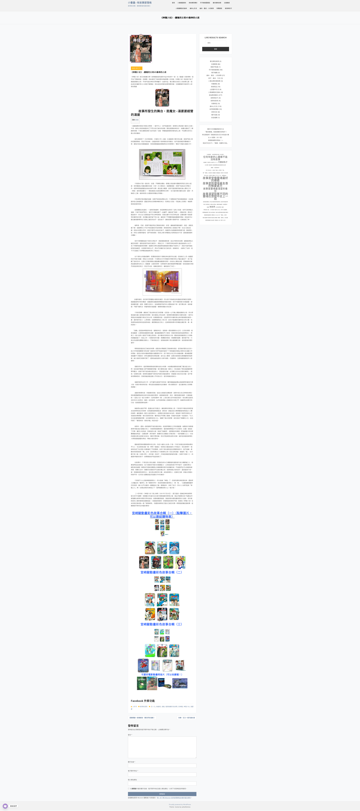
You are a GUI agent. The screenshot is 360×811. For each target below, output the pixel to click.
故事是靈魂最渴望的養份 (215, 190)
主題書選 (227, 2)
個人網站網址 (132, 780)
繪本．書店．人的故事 (207, 8)
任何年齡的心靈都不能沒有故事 (215, 158)
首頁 (173, 2)
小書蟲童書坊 (182, 2)
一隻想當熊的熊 (215, 154)
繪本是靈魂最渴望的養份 (222, 212)
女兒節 (206, 165)
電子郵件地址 (133, 771)
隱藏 (137, 120)
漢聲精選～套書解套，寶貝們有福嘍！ (142, 718)
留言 (130, 735)
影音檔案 (214, 117)
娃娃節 (210, 165)
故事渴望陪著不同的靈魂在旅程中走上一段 (215, 196)
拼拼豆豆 (214, 112)
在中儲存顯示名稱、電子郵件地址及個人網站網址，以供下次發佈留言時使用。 (158, 789)
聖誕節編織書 (207, 215)
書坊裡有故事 (217, 2)
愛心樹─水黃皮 (208, 175)
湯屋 (163, 706)
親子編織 (214, 72)
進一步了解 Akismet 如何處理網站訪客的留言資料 (174, 798)
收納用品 (214, 87)
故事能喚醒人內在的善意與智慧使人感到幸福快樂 (215, 201)
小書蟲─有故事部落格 (140, 2)
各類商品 (214, 103)
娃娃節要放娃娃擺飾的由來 (219, 165)
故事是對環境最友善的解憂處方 (215, 184)
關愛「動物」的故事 (223, 217)
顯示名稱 (131, 762)
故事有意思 (143, 706)
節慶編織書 (205, 212)
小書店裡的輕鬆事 (214, 81)
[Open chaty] (5, 806)
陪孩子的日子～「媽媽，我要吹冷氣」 (215, 143)
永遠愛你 (225, 204)
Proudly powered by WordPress (180, 804)
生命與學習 (218, 207)
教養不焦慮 (214, 67)
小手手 (134, 706)
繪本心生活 (193, 8)
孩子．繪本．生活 (214, 78)
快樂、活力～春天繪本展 (186, 718)
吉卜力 (153, 706)
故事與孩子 (228, 8)
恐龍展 (214, 173)
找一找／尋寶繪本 (221, 175)
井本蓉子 (222, 154)
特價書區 (219, 8)
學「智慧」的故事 (207, 173)
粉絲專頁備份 (193, 2)
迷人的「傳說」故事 (221, 215)
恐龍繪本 (218, 173)
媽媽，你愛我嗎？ (215, 167)
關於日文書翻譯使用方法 (215, 129)
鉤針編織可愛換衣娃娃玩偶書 (210, 217)
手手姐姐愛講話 (205, 2)
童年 (223, 207)
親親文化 (214, 215)
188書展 (209, 154)
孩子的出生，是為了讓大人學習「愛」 (215, 170)
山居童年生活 (214, 89)
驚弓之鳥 (223, 220)
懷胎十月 (214, 175)
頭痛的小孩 (217, 220)
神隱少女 (187, 706)
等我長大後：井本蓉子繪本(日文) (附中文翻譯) (215, 209)
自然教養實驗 (214, 109)
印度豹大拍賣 (210, 162)
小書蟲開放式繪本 (181, 8)
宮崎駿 (180, 706)
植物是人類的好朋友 (211, 204)
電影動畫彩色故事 (171, 706)
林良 (204, 204)
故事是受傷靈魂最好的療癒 (215, 179)
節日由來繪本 (212, 212)
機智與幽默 (219, 204)
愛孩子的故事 (224, 173)
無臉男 (158, 706)
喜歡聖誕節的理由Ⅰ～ (215, 140)
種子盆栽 (214, 115)
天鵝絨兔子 (223, 162)
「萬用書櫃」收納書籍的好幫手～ (215, 132)
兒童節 (205, 162)
